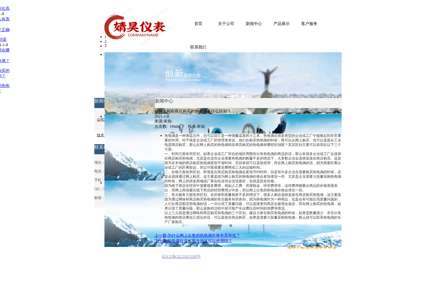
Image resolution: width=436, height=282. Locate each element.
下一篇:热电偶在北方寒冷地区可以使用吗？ (193, 241)
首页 (198, 23)
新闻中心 (254, 23)
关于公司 (226, 23)
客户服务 (309, 23)
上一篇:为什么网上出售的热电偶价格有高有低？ (197, 235)
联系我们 (198, 47)
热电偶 (268, 136)
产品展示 (282, 23)
